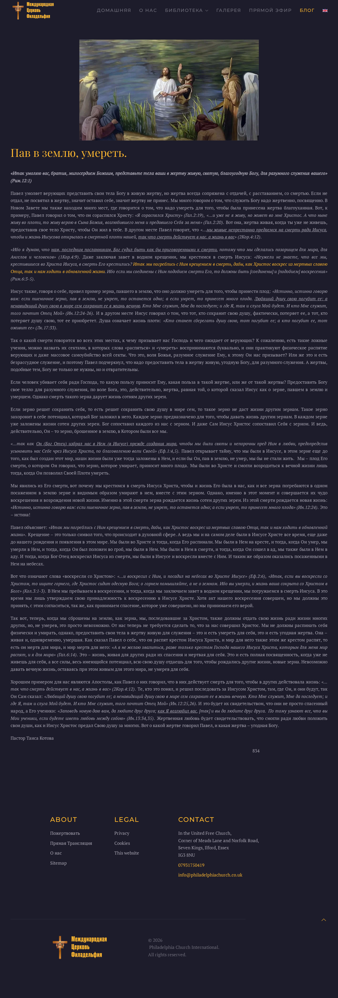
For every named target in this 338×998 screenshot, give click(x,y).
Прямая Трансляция (71, 843)
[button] (323, 919)
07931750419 (191, 865)
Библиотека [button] (184, 10)
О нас (148, 10)
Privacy (121, 833)
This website (126, 853)
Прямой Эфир (270, 10)
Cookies (122, 843)
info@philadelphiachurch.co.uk (210, 875)
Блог (307, 10)
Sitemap (58, 863)
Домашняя (114, 10)
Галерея (228, 10)
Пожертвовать (65, 833)
